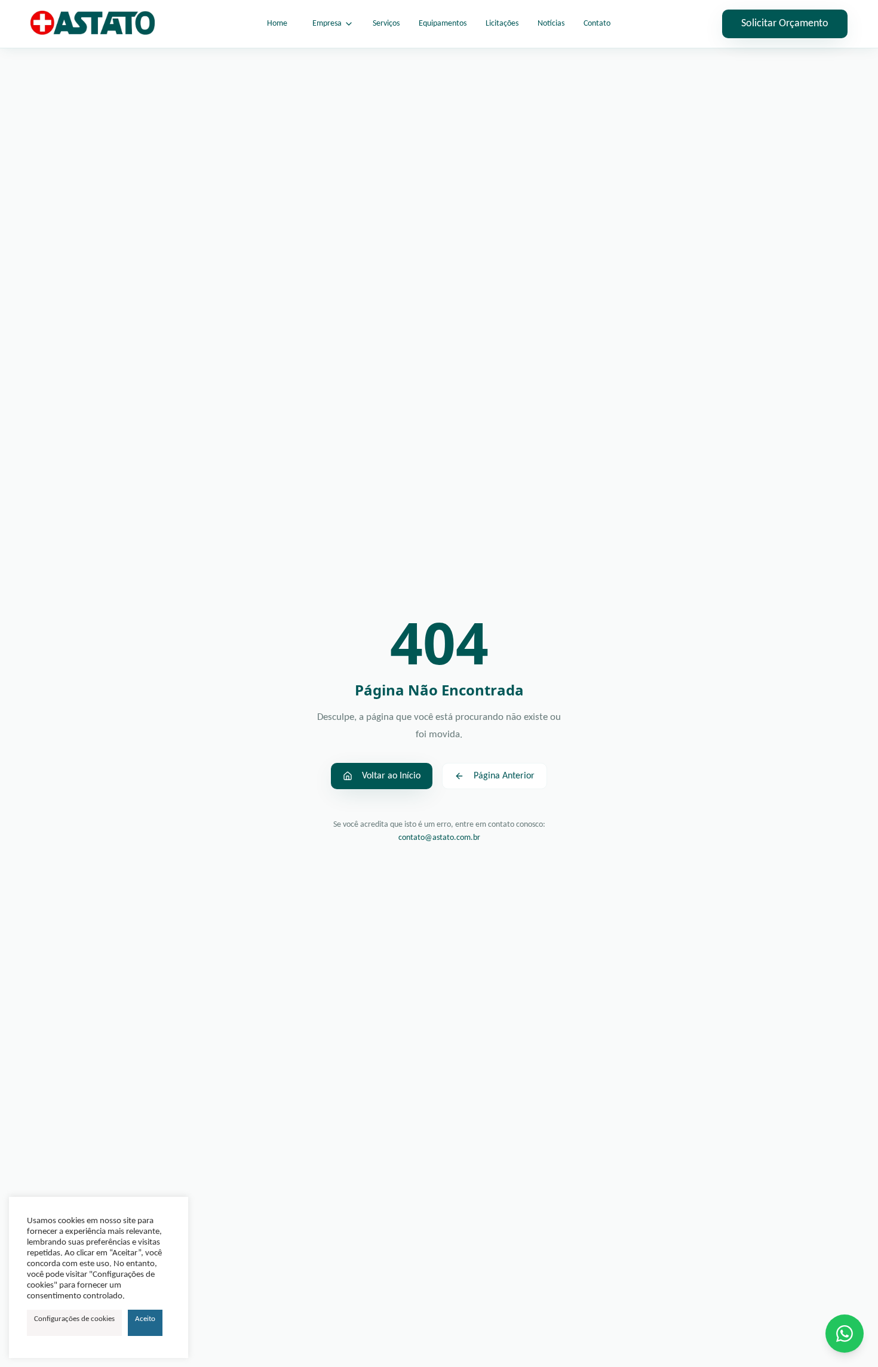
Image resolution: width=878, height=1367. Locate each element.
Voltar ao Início (391, 776)
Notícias (551, 23)
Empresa (327, 23)
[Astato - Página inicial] (92, 24)
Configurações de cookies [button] (74, 1319)
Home (277, 23)
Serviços (386, 23)
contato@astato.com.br (439, 837)
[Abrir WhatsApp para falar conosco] (844, 1333)
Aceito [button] (145, 1319)
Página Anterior (504, 776)
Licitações (502, 23)
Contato (597, 23)
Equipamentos (442, 23)
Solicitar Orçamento (784, 23)
